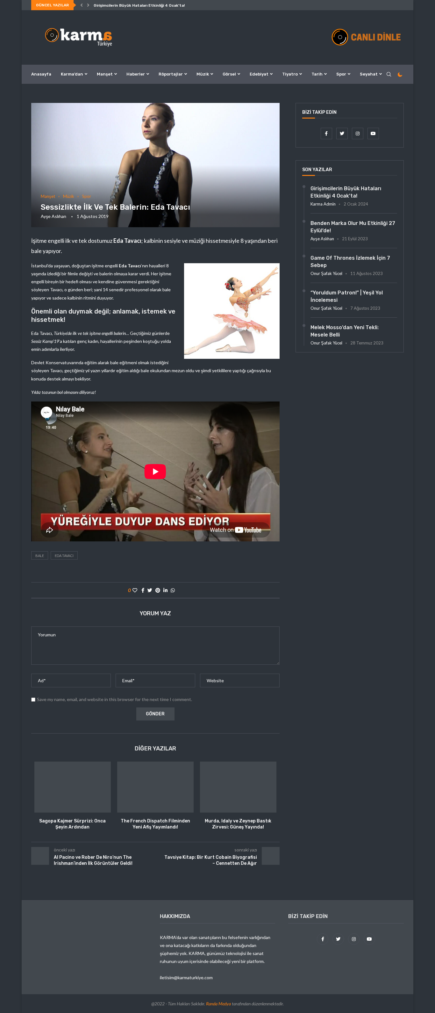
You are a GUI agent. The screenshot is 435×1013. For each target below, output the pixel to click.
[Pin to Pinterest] (157, 590)
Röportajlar (171, 74)
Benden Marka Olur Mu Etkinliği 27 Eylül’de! (352, 226)
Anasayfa (41, 74)
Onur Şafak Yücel (326, 273)
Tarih (317, 74)
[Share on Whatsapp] (173, 590)
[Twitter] (342, 133)
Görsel (229, 74)
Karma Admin (323, 203)
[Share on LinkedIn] (165, 590)
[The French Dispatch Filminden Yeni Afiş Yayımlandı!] (155, 787)
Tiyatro (290, 74)
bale (39, 556)
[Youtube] (373, 133)
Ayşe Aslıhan (53, 216)
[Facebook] (327, 133)
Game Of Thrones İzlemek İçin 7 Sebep (350, 261)
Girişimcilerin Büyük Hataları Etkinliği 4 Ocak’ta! (139, 5)
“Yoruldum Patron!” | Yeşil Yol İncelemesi (346, 296)
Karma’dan (72, 74)
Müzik (202, 74)
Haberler (135, 74)
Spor (341, 74)
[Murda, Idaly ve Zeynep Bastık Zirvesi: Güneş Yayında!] (238, 787)
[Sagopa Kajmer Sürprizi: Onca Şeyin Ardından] (72, 787)
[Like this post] (134, 590)
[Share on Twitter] (149, 590)
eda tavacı (64, 556)
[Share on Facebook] (142, 590)
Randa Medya (218, 1003)
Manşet (105, 74)
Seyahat (369, 74)
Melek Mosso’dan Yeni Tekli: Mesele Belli (344, 330)
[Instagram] (358, 133)
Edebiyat (259, 74)
